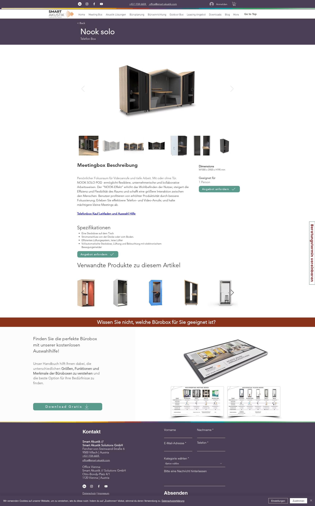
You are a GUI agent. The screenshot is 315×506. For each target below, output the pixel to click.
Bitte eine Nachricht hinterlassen (185, 471)
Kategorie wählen (175, 458)
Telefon (201, 442)
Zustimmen (298, 500)
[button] (234, 4)
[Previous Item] (83, 88)
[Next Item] (232, 88)
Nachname (204, 429)
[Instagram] (87, 4)
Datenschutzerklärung (173, 500)
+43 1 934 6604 (91, 455)
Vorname (170, 429)
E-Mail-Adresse (174, 443)
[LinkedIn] (80, 4)
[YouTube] (101, 4)
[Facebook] (94, 4)
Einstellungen (278, 500)
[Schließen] (311, 500)
